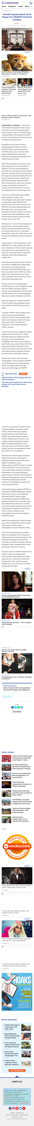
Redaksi (12, 1113)
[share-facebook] (12, 707)
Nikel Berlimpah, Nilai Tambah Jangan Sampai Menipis (12, 1036)
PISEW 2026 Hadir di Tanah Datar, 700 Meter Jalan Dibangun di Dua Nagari (12, 1027)
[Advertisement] (17, 406)
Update (23, 373)
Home (4, 6)
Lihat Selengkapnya (16, 1070)
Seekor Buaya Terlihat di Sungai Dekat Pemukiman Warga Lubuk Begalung (17, 689)
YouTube (25, 1111)
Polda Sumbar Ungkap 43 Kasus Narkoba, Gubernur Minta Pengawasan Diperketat (12, 1062)
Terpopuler (12, 6)
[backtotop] (17, 1077)
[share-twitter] (15, 707)
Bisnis (27, 6)
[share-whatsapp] (18, 707)
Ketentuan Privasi (17, 1117)
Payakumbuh (7, 696)
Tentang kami (20, 1113)
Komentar (18, 711)
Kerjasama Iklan (23, 1115)
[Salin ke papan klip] (21, 707)
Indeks (20, 6)
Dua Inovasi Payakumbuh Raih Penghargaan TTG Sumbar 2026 (11, 1054)
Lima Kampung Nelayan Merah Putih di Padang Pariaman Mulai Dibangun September (12, 1045)
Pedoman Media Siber (12, 1115)
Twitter (21, 1111)
